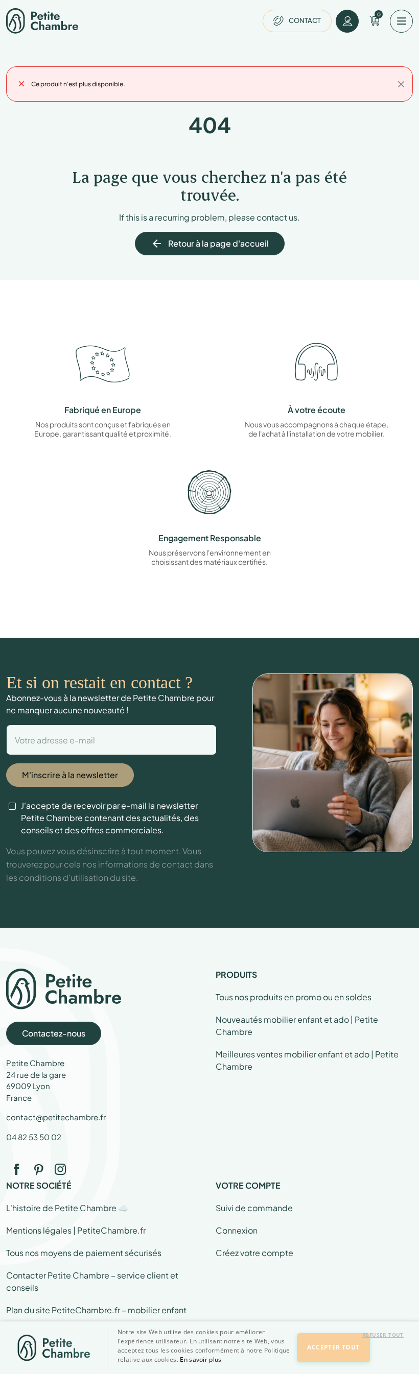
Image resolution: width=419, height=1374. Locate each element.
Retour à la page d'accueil (210, 243)
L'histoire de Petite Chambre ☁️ (67, 1207)
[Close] (401, 84)
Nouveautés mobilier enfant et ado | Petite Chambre (297, 1025)
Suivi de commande (254, 1207)
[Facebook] (16, 1169)
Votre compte (248, 1185)
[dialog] (209, 1347)
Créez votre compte (254, 1252)
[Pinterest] (38, 1169)
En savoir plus (200, 1359)
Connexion (237, 1230)
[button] (206, 1365)
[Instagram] (60, 1169)
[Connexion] (347, 21)
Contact (305, 20)
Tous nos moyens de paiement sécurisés (83, 1252)
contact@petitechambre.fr (56, 1117)
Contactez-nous (53, 1033)
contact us (277, 217)
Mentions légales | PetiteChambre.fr (76, 1230)
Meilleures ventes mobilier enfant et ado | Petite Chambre (307, 1060)
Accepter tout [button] (333, 1347)
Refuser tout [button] (383, 1334)
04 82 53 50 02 (33, 1137)
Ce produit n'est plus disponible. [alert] (78, 84)
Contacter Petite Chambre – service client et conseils (92, 1281)
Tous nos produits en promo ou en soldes (293, 997)
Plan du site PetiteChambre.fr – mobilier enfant (96, 1310)
